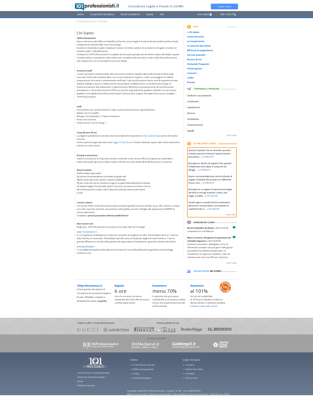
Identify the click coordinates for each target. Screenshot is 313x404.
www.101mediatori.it (87, 231)
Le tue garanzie (195, 41)
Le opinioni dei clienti (199, 45)
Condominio (193, 101)
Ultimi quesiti (194, 68)
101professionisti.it (86, 21)
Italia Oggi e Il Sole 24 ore (120, 142)
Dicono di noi (194, 59)
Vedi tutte (231, 135)
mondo (220, 329)
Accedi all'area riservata (144, 364)
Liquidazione (193, 107)
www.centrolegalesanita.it (221, 345)
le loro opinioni (149, 135)
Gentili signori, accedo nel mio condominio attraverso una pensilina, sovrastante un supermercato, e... (209, 205)
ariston (116, 329)
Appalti (190, 130)
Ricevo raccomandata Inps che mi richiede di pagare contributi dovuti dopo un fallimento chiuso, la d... (210, 179)
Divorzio (191, 113)
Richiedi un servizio (86, 385)
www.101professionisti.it (100, 345)
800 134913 (227, 14)
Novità (149, 14)
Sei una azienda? (196, 54)
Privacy (191, 82)
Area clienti (203, 14)
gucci (87, 329)
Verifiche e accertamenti (199, 95)
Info (162, 14)
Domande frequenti (198, 64)
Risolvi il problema (130, 14)
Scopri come (224, 6)
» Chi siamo (193, 32)
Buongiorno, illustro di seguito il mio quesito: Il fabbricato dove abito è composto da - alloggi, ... (210, 166)
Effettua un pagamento (200, 50)
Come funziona (195, 36)
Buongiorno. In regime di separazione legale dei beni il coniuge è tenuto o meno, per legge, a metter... (210, 192)
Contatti (192, 73)
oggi (191, 329)
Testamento (193, 119)
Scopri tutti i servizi (208, 306)
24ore (165, 329)
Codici (190, 77)
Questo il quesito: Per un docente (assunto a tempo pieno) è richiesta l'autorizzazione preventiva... (209, 153)
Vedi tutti (230, 214)
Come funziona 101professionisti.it (93, 372)
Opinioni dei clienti (194, 369)
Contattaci (190, 373)
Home (80, 14)
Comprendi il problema (102, 14)
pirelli (144, 329)
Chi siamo (189, 364)
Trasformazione (195, 124)
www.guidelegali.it (86, 246)
